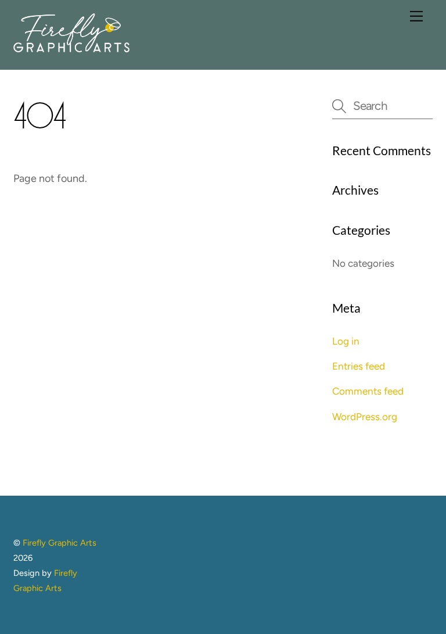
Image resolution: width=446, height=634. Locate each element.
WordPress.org (364, 416)
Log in (345, 341)
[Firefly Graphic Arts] (71, 47)
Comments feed (368, 391)
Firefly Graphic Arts (59, 543)
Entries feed (358, 366)
